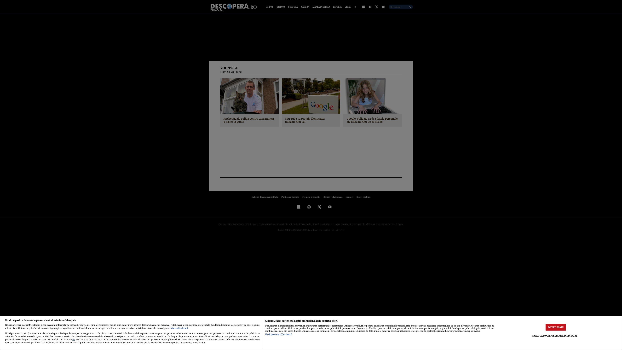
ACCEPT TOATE (556, 327)
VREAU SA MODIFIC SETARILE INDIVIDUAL (554, 335)
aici (73, 340)
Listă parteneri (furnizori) (278, 334)
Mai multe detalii (179, 328)
